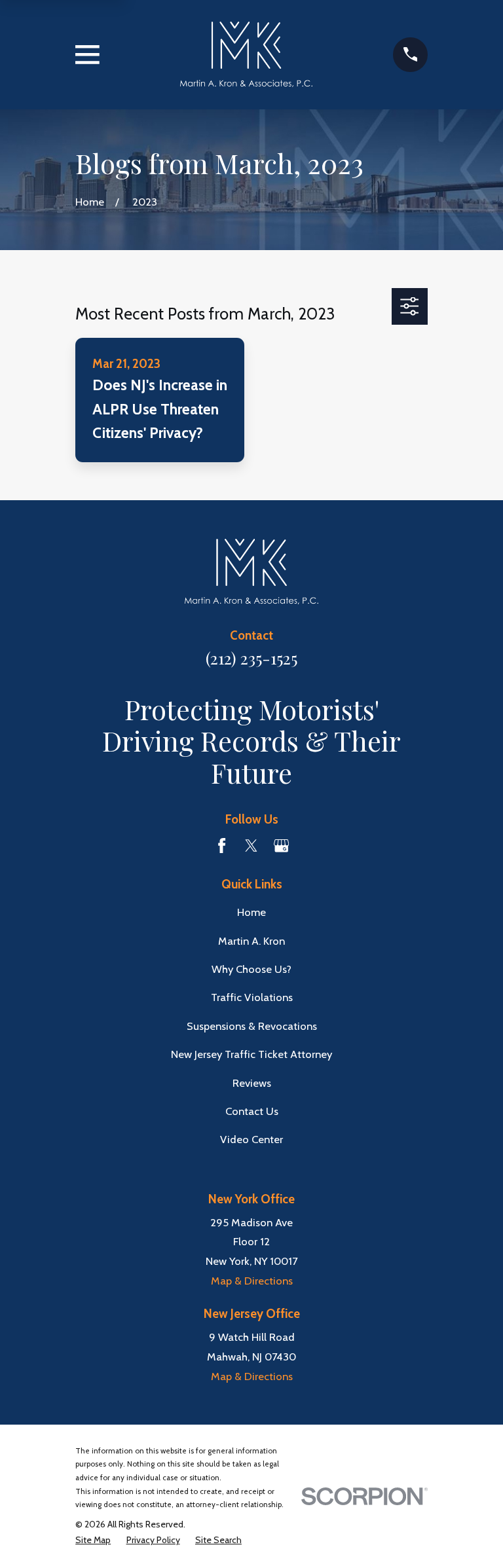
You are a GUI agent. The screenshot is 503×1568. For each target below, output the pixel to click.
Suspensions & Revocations (252, 1025)
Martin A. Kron (251, 940)
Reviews (252, 1082)
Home (251, 912)
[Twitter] (251, 845)
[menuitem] (93, 1540)
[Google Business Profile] (281, 845)
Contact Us (251, 1111)
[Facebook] (221, 845)
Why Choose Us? (251, 968)
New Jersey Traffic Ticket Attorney (251, 1054)
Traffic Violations (252, 997)
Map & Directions (252, 1280)
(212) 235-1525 (251, 657)
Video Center (251, 1139)
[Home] (246, 54)
